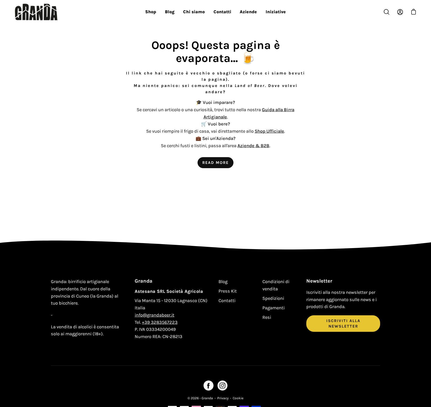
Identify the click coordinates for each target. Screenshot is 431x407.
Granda (207, 398)
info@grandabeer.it (154, 315)
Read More (215, 162)
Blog (222, 281)
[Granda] (36, 12)
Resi (266, 317)
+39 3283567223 (160, 322)
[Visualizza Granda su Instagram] (222, 386)
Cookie (238, 398)
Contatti (226, 300)
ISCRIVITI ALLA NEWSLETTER (343, 323)
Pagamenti (273, 308)
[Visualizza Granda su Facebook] (209, 386)
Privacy (222, 398)
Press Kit (227, 291)
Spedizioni (273, 298)
